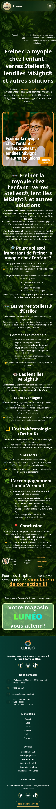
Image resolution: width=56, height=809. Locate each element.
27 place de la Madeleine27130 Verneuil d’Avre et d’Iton (30, 681)
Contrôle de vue (28, 751)
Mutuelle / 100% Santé (28, 770)
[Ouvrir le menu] (50, 6)
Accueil (15, 35)
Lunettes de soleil (28, 763)
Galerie (28, 734)
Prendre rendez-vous (28, 803)
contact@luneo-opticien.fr (24, 694)
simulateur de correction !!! (32, 581)
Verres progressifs (28, 755)
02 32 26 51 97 (19, 688)
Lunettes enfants (28, 759)
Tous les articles (25, 37)
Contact (28, 726)
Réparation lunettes (28, 767)
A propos (28, 738)
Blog (28, 723)
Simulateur (28, 730)
